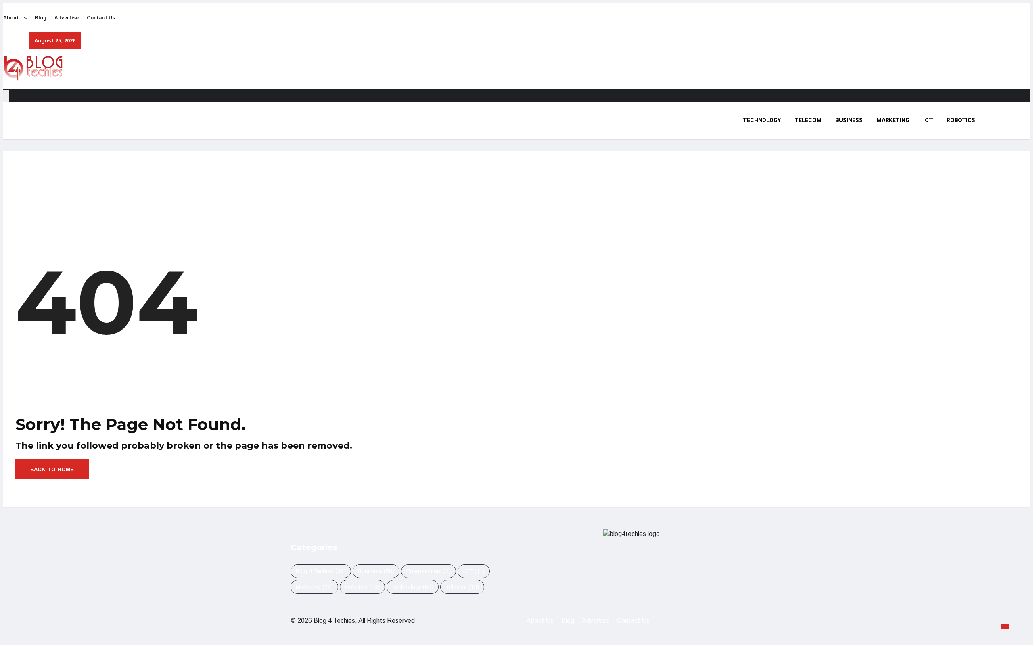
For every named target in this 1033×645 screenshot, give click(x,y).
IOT (928, 120)
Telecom (808, 120)
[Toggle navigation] (6, 96)
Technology (762, 120)
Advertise (66, 18)
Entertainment (428, 571)
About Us (15, 18)
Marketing (893, 120)
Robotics (961, 120)
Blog (40, 18)
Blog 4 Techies (321, 571)
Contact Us (101, 18)
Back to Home (52, 469)
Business (849, 120)
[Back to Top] (1005, 626)
